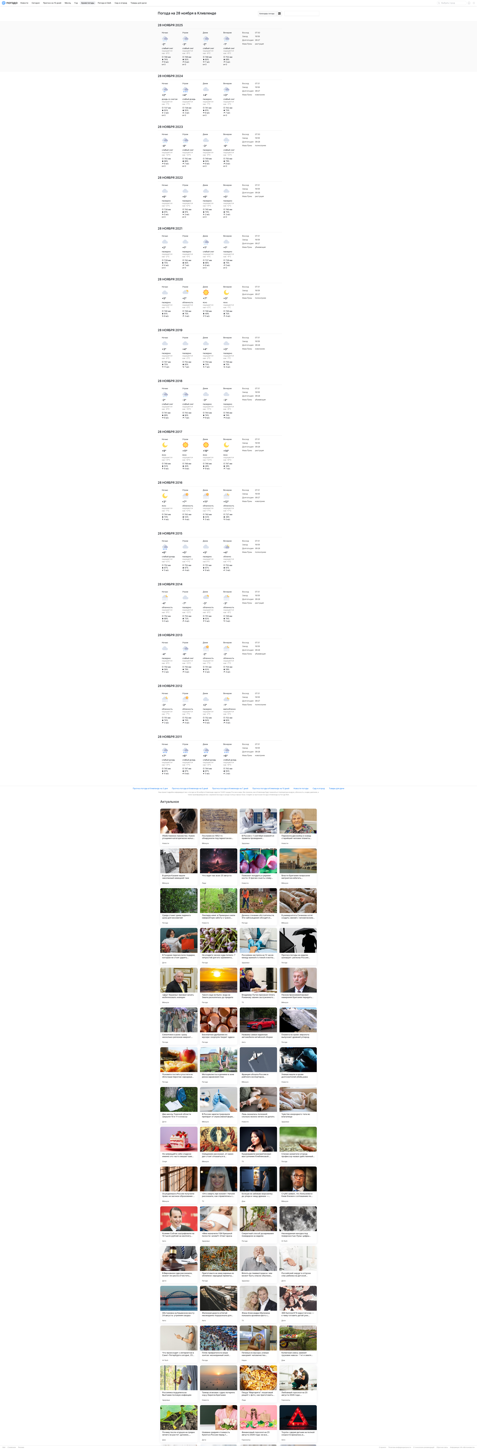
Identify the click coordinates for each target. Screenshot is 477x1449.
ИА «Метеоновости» (467, 1447)
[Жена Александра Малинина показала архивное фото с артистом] (258, 1304)
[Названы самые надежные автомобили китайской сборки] (258, 1026)
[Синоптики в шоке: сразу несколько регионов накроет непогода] (179, 1026)
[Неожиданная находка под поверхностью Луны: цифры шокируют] (298, 1225)
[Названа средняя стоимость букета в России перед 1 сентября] (218, 1423)
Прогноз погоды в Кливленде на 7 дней (230, 788)
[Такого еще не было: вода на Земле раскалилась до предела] (218, 986)
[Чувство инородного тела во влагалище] (298, 1105)
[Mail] (3, 3)
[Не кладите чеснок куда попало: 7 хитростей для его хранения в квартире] (218, 946)
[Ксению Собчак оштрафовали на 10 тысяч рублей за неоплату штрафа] (179, 1225)
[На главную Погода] (11, 3)
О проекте (382, 1447)
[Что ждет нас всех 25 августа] (218, 867)
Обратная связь (442, 1447)
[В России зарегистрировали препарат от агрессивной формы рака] (218, 1105)
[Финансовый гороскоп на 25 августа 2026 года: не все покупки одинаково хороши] (258, 1423)
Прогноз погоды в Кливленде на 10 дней (270, 788)
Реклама (21, 1447)
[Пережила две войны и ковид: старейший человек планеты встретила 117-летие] (298, 827)
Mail (3, 1447)
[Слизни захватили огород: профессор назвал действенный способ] (298, 1145)
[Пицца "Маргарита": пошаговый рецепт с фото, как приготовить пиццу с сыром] (258, 1384)
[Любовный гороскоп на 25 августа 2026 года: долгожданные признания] (298, 1384)
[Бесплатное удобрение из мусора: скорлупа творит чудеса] (218, 1026)
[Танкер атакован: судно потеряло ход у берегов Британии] (218, 1384)
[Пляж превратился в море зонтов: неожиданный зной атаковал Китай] (218, 1344)
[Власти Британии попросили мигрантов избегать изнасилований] (298, 867)
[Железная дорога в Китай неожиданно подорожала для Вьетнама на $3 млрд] (218, 1304)
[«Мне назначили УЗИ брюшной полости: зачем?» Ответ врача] (218, 1225)
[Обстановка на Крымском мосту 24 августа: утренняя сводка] (179, 1304)
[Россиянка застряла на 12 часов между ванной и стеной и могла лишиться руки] (258, 946)
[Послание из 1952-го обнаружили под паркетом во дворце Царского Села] (218, 827)
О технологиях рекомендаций (423, 1447)
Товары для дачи (336, 788)
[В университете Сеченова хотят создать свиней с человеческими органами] (298, 906)
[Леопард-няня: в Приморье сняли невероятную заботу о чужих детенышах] (218, 906)
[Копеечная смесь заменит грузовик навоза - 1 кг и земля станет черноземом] (298, 1344)
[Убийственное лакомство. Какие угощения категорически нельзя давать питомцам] (179, 827)
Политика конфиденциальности (399, 1447)
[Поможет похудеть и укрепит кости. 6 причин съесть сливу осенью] (258, 867)
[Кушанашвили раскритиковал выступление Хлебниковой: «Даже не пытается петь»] (258, 1145)
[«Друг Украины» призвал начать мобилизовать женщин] (179, 986)
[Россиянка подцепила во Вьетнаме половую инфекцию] (179, 1384)
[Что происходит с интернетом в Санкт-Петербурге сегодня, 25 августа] (179, 1344)
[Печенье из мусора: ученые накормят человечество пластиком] (258, 1344)
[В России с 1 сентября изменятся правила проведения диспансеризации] (258, 827)
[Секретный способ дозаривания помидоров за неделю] (258, 1225)
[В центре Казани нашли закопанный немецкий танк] (179, 867)
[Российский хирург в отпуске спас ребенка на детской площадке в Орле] (298, 1264)
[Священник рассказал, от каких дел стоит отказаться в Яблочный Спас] (218, 1145)
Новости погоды (301, 788)
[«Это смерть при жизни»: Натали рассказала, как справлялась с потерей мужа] (218, 1185)
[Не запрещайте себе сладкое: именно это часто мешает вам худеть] (179, 1145)
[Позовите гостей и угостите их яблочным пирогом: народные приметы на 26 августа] (179, 1066)
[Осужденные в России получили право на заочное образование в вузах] (179, 1185)
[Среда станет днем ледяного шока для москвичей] (179, 906)
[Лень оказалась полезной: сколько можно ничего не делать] (258, 1105)
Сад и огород (319, 788)
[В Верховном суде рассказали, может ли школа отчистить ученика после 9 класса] (179, 1264)
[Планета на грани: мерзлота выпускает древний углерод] (298, 1026)
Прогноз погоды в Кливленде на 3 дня (150, 788)
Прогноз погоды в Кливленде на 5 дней (190, 788)
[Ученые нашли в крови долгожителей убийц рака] (298, 1066)
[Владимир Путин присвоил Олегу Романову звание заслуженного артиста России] (258, 986)
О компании (12, 1447)
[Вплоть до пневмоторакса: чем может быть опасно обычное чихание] (258, 1264)
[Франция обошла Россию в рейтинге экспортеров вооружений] (258, 1066)
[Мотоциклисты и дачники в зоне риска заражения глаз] (218, 1066)
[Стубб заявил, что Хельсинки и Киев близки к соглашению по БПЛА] (298, 1185)
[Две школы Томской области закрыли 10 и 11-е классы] (179, 1105)
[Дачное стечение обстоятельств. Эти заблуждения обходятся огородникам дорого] (258, 906)
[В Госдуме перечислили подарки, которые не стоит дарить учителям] (179, 946)
